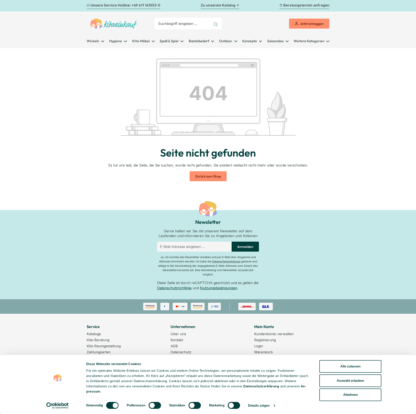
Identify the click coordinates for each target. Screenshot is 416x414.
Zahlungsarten (98, 352)
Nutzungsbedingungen (218, 288)
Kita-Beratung (98, 340)
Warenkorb (263, 352)
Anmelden (245, 246)
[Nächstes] (326, 5)
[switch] (155, 405)
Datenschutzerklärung (226, 261)
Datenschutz (181, 352)
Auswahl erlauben (350, 380)
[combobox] (182, 23)
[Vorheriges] (89, 5)
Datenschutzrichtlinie (174, 288)
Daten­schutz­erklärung (261, 386)
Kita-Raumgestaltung (104, 346)
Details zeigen (259, 405)
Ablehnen (350, 394)
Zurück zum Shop (208, 176)
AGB (174, 346)
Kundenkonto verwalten (274, 334)
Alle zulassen (350, 366)
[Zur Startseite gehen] (114, 23)
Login (258, 346)
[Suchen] (216, 23)
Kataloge (94, 334)
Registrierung (265, 340)
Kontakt (177, 340)
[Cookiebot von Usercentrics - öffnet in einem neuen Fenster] (57, 405)
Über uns (178, 334)
